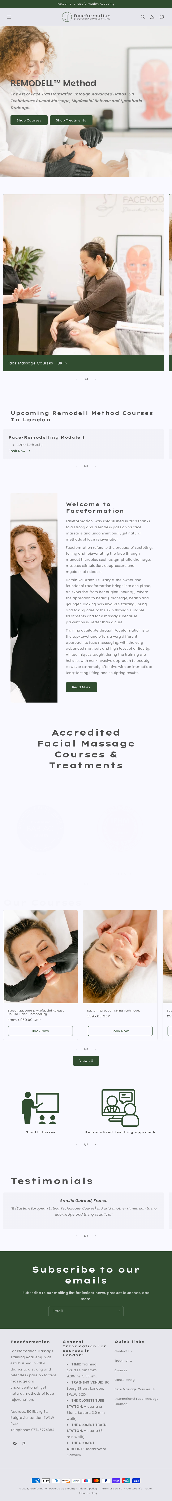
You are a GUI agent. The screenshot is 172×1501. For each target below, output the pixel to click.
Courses (121, 1370)
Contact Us (123, 1351)
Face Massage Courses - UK (35, 363)
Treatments (123, 1361)
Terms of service (111, 1488)
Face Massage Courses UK (135, 1389)
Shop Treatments (71, 120)
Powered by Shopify (62, 1488)
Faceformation (39, 1488)
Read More (81, 687)
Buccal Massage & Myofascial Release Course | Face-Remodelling (36, 1012)
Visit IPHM (118, 874)
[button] (8, 16)
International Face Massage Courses (137, 1401)
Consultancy (125, 1380)
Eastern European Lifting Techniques (114, 1010)
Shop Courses (29, 120)
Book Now (17, 450)
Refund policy (88, 1493)
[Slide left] (76, 379)
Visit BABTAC (38, 874)
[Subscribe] (119, 1311)
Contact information (139, 1488)
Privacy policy (88, 1488)
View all (86, 1060)
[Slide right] (95, 379)
